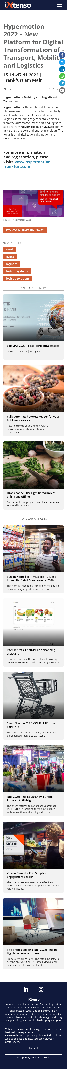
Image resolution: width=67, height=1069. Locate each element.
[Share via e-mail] (62, 90)
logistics (11, 264)
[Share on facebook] (62, 55)
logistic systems (17, 271)
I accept (33, 1048)
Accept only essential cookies (33, 1057)
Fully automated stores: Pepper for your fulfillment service (33, 418)
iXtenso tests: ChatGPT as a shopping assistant (31, 652)
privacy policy (35, 1035)
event (10, 257)
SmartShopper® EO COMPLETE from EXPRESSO (31, 725)
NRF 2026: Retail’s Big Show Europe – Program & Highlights (31, 798)
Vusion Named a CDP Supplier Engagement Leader (26, 875)
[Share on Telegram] (62, 83)
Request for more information (25, 229)
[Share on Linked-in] (62, 69)
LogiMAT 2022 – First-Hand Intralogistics (33, 346)
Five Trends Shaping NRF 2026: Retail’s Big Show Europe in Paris (32, 951)
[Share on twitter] (62, 62)
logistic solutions (18, 278)
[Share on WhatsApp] (62, 76)
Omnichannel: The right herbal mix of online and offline (31, 495)
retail (10, 249)
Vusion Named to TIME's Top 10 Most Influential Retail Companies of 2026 (31, 578)
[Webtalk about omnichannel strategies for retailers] (33, 465)
